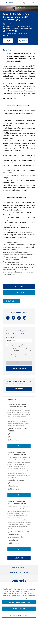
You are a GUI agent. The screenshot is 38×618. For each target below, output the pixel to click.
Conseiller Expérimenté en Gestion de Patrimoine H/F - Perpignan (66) (17, 453)
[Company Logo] (9, 3)
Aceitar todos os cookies (19, 602)
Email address (10, 337)
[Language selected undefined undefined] (26, 2)
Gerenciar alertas (19, 368)
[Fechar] (34, 584)
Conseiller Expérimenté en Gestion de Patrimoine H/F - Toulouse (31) (17, 502)
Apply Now (8, 40)
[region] (19, 600)
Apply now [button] (19, 286)
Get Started (19, 389)
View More (19, 558)
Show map (10, 301)
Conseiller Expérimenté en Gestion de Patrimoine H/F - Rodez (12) (17, 406)
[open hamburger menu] (4, 3)
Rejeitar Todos (19, 609)
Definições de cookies (19, 615)
